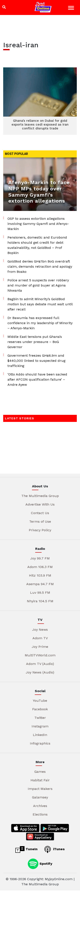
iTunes (58, 849)
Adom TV (40, 638)
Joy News (40, 629)
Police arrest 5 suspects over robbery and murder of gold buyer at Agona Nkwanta (38, 285)
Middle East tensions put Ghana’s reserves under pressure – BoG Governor (34, 342)
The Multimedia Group (40, 496)
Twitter (40, 718)
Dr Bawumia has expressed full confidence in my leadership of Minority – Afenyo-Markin (40, 323)
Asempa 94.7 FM (40, 584)
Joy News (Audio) (40, 672)
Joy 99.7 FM (40, 558)
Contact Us (40, 513)
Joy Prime (40, 647)
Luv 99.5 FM (40, 592)
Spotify (45, 863)
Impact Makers (40, 789)
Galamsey (40, 797)
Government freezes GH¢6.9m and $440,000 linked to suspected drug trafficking (36, 360)
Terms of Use (40, 521)
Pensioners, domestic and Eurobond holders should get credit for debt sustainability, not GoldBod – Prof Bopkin (37, 245)
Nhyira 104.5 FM (40, 601)
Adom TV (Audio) (40, 664)
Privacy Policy (40, 530)
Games (40, 772)
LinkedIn (40, 735)
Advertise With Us (40, 504)
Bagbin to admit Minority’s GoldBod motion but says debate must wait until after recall (40, 304)
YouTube (40, 701)
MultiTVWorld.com (40, 655)
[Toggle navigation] (71, 8)
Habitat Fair (40, 780)
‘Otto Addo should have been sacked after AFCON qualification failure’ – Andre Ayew (37, 379)
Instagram (40, 726)
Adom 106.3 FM (40, 567)
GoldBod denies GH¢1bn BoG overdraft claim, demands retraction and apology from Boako (39, 266)
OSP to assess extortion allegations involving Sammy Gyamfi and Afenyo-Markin (38, 224)
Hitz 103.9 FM (40, 575)
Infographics (40, 743)
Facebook (40, 709)
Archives (40, 806)
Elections (40, 814)
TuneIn (31, 849)
